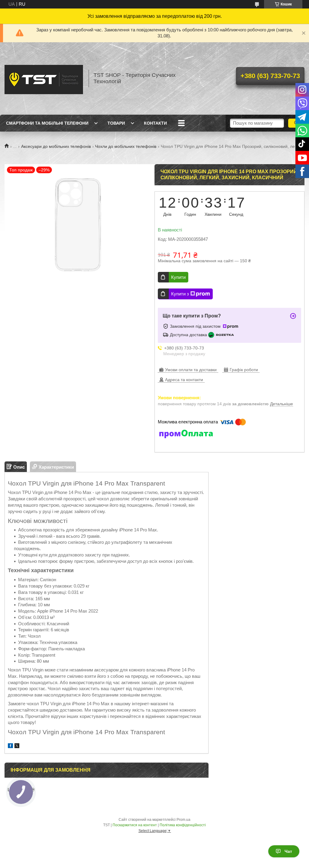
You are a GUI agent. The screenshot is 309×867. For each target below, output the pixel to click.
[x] (16, 746)
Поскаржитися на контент (135, 825)
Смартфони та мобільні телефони (47, 123)
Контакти (155, 123)
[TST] (44, 78)
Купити (178, 277)
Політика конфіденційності (183, 825)
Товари (116, 123)
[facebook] (10, 746)
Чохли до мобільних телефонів (125, 146)
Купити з (180, 293)
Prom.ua (183, 820)
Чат (288, 851)
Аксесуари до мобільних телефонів (56, 146)
